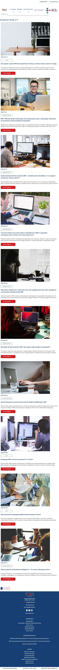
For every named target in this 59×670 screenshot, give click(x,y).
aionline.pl (53, 668)
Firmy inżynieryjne (29, 655)
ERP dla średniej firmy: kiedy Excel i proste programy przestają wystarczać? (29, 638)
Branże (19, 9)
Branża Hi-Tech (29, 661)
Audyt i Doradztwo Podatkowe (29, 659)
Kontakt (48, 10)
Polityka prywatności (10, 668)
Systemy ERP (29, 621)
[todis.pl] (4, 10)
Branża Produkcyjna (29, 657)
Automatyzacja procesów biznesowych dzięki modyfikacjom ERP (23, 402)
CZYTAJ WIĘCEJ (7, 73)
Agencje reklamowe (29, 651)
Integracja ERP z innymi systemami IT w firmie (17, 459)
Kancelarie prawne (29, 653)
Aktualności (39, 10)
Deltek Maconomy (29, 627)
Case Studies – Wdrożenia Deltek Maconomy (29, 623)
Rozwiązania (28, 9)
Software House (29, 663)
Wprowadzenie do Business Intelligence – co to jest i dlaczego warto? (25, 569)
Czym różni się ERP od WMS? (29, 644)
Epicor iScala (29, 630)
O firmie (13, 9)
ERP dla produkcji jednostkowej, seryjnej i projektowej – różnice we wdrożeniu (29, 641)
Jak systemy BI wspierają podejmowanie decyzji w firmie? (21, 514)
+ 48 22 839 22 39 (53, 1)
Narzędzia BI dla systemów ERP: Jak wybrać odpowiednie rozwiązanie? (25, 347)
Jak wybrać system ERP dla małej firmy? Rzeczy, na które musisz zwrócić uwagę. (29, 63)
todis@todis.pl (43, 1)
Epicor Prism (29, 625)
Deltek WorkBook (29, 628)
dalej (9, 588)
